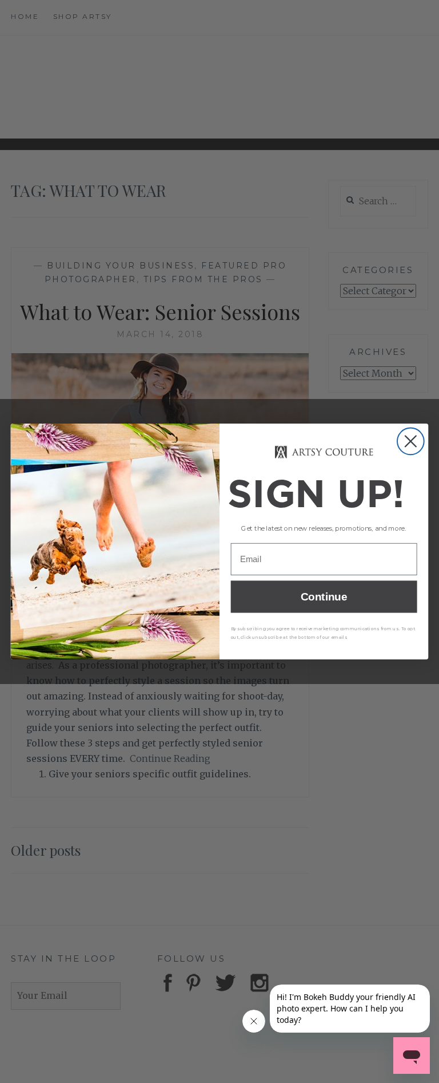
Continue (324, 597)
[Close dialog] (410, 441)
